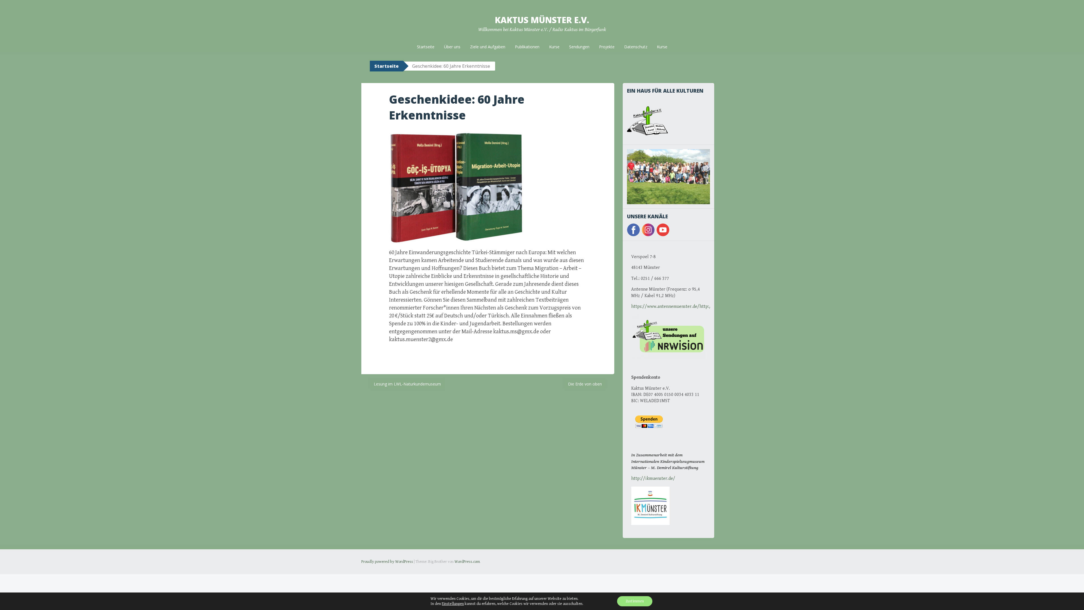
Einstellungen (453, 604)
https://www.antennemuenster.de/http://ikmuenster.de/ (687, 306)
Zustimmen (635, 601)
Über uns (452, 46)
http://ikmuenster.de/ (653, 478)
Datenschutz (635, 46)
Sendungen (579, 46)
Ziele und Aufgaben (487, 46)
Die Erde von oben (585, 384)
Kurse (554, 46)
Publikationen (527, 46)
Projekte (607, 46)
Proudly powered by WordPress (387, 561)
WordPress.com (467, 561)
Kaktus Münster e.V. (542, 20)
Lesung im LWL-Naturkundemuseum (407, 384)
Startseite (425, 46)
